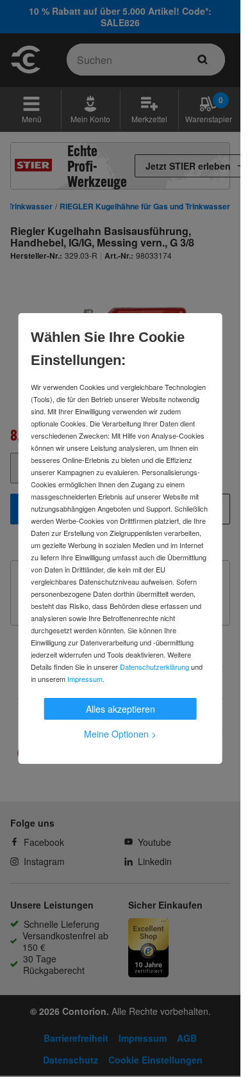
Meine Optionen (120, 733)
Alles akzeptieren (120, 708)
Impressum (85, 679)
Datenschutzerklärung (154, 666)
